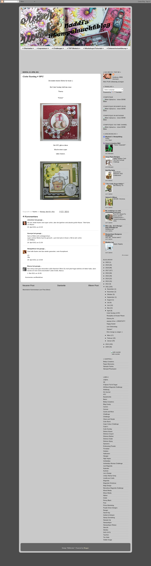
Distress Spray (108, 441)
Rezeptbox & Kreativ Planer (116, 315)
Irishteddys (106, 461)
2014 (107, 278)
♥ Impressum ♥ (43, 48)
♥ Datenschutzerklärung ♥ (117, 48)
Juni (108, 305)
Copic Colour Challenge (111, 424)
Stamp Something (109, 517)
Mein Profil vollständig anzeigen (113, 82)
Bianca (29, 266)
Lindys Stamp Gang (109, 475)
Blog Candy (107, 404)
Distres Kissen (107, 431)
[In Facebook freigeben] (66, 212)
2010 (107, 344)
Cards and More (108, 411)
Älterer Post (93, 285)
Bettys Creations (108, 361)
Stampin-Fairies (108, 366)
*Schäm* (109, 329)
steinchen (30, 220)
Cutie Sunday (107, 429)
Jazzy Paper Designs (112, 157)
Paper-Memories (108, 364)
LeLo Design (107, 473)
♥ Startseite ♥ (28, 48)
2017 (107, 270)
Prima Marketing (108, 505)
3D (104, 382)
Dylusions (106, 443)
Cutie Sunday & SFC (113, 313)
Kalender (106, 468)
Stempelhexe (31, 249)
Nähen (105, 495)
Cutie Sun (55, 87)
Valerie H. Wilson (111, 197)
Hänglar (105, 456)
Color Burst (107, 421)
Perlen (107, 138)
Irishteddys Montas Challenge (113, 463)
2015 (107, 276)
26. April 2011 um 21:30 (35, 242)
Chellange (106, 416)
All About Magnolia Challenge (112, 387)
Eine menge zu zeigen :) (115, 332)
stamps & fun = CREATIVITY (116, 321)
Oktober (110, 294)
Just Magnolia (107, 466)
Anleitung (106, 389)
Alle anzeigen (125, 255)
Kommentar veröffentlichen (34, 277)
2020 (107, 262)
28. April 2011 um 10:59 (35, 260)
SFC (57, 145)
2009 (107, 347)
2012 (107, 284)
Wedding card (109, 229)
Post (104, 503)
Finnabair (106, 448)
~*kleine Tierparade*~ (119, 145)
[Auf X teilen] (64, 212)
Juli (108, 302)
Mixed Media (107, 490)
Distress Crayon (108, 434)
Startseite (61, 285)
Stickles (105, 530)
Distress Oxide (108, 439)
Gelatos (105, 451)
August (109, 300)
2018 (107, 268)
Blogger (86, 548)
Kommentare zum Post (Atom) (40, 289)
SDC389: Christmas (119, 199)
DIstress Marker (108, 436)
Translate (118, 92)
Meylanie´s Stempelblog (113, 136)
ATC (104, 394)
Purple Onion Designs (110, 508)
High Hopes (107, 458)
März (109, 335)
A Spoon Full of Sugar (110, 384)
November (110, 292)
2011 (107, 286)
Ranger (105, 510)
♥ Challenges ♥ (58, 48)
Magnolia (106, 480)
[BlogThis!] (62, 212)
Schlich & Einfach (108, 515)
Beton (105, 399)
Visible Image (107, 540)
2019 (107, 265)
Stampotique (107, 522)
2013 (107, 281)
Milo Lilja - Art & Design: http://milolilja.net (113, 226)
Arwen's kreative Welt (112, 143)
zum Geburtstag (112, 326)
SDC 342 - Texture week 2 (113, 237)
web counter (116, 354)
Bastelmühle (107, 397)
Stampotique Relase (109, 525)
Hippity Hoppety (118, 244)
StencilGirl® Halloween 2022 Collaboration (118, 173)
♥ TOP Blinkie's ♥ (73, 48)
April (108, 310)
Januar (109, 341)
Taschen (106, 535)
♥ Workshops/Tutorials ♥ (93, 48)
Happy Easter (111, 324)
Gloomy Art (110, 318)
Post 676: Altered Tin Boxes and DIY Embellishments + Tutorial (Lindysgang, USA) (119, 217)
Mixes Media (107, 493)
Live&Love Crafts (108, 478)
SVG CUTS (107, 532)
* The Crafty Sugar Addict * (114, 184)
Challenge (106, 414)
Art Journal (106, 392)
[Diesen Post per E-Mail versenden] (60, 212)
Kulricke (105, 471)
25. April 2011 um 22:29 (35, 227)
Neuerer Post (28, 285)
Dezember (110, 289)
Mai (108, 308)
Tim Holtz (106, 537)
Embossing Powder (109, 446)
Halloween (106, 453)
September (111, 297)
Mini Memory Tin (118, 185)
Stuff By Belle (110, 170)
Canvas (105, 409)
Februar (110, 338)
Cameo (105, 407)
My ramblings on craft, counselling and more (113, 211)
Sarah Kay (106, 512)
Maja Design (107, 485)
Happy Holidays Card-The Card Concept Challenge (119, 160)
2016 (107, 273)
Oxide (105, 498)
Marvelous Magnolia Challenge (113, 488)
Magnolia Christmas (109, 483)
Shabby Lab (109, 242)
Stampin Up (107, 520)
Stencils (105, 527)
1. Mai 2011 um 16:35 (34, 273)
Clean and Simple (109, 419)
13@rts (105, 379)
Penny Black (107, 500)
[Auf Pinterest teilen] (68, 212)
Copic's (105, 426)
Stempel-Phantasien (109, 369)
